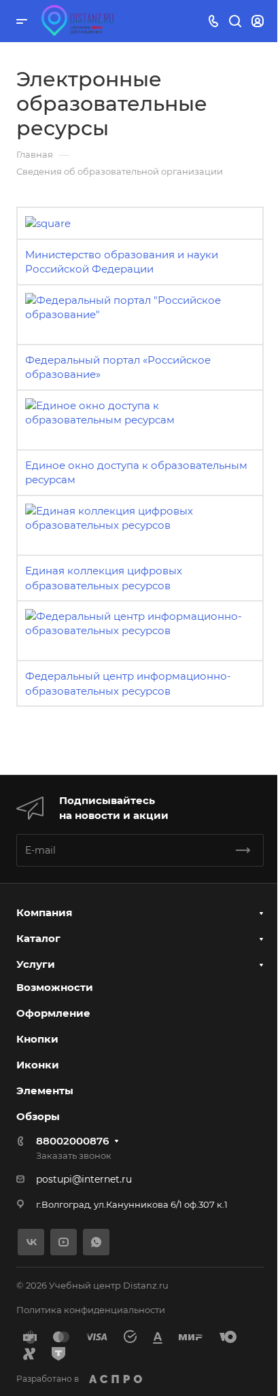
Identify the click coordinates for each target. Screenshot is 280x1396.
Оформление (53, 1013)
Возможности (54, 987)
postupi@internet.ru (84, 1179)
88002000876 (72, 1140)
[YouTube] (63, 1242)
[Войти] (257, 21)
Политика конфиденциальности (90, 1309)
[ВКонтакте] (31, 1242)
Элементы (44, 1090)
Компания (44, 912)
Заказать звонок (73, 1155)
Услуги (35, 964)
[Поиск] (234, 21)
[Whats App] (96, 1242)
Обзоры (38, 1116)
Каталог (38, 938)
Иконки (37, 1064)
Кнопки (37, 1038)
